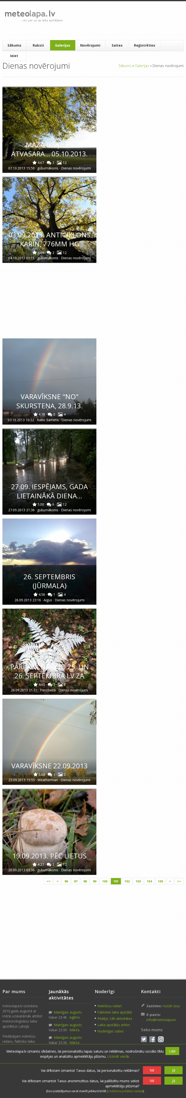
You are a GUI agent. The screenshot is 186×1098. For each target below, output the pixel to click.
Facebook (152, 1039)
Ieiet (14, 55)
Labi (172, 1051)
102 (127, 881)
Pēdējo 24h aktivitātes (114, 1018)
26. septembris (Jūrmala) (49, 581)
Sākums (14, 45)
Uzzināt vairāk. (118, 1056)
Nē (152, 1070)
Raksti (38, 45)
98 (85, 881)
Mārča (74, 1030)
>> (179, 881)
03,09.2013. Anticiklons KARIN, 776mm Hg (49, 239)
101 (115, 881)
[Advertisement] (124, 20)
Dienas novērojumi (76, 168)
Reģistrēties (144, 45)
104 (149, 881)
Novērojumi (90, 45)
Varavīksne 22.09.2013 (49, 765)
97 (75, 881)
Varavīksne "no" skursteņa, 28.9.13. (49, 401)
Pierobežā (48, 690)
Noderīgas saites (110, 1031)
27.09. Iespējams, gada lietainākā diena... (49, 491)
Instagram (161, 1039)
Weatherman (48, 780)
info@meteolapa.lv (161, 1019)
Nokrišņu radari (109, 1006)
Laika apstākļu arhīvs (113, 1025)
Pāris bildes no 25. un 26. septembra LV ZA (49, 671)
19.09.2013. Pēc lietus (49, 855)
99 (94, 881)
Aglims (75, 1017)
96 (66, 881)
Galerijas (62, 45)
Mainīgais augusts (67, 1012)
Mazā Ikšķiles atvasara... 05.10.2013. (49, 149)
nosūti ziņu (171, 1006)
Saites (117, 45)
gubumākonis (48, 168)
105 (160, 881)
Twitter (144, 1039)
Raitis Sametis (48, 420)
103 (138, 881)
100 (104, 881)
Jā (173, 1070)
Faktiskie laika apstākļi (114, 1012)
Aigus (48, 600)
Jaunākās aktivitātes (61, 994)
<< (48, 881)
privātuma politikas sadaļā (125, 1091)
